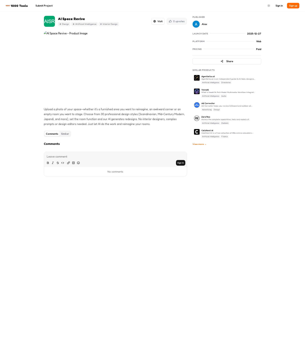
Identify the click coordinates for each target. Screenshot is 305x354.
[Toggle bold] (47, 162)
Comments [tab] (52, 133)
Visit (160, 21)
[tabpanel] (115, 157)
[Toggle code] (62, 162)
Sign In (180, 162)
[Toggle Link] (68, 162)
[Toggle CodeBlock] (73, 162)
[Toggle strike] (57, 162)
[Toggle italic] (52, 162)
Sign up (293, 5)
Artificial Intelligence (85, 24)
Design (65, 24)
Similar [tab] (65, 133)
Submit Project (44, 5)
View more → (200, 144)
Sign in (279, 5)
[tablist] (57, 134)
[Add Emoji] (78, 162)
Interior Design (110, 24)
